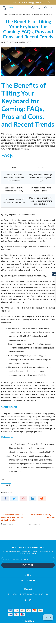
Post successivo (34, 524)
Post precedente (7, 524)
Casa (5, 14)
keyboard (6, 485)
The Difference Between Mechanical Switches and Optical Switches (12, 517)
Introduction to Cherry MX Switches (43, 516)
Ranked (10, 8)
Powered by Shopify (40, 594)
